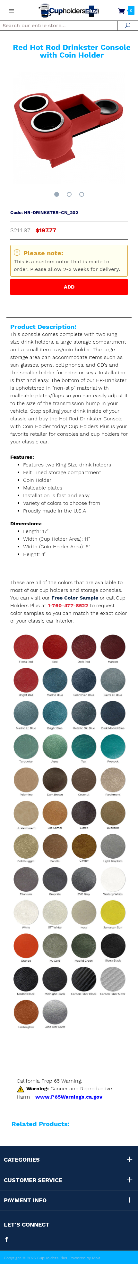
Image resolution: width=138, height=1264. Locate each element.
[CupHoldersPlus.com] (69, 10)
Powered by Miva (84, 1258)
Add (69, 287)
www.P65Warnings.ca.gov (68, 1097)
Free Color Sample (75, 598)
